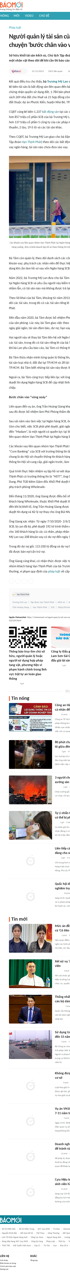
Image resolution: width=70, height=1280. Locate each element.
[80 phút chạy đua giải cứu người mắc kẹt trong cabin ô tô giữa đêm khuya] (30, 754)
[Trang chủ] (11, 6)
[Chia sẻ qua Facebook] (11, 581)
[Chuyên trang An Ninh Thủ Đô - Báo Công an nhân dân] (57, 715)
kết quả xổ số (26, 1233)
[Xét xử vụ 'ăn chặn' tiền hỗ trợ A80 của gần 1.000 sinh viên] (30, 973)
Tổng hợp (34, 1260)
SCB (52, 607)
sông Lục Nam (37, 1237)
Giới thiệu (4, 1260)
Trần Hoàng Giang (20, 607)
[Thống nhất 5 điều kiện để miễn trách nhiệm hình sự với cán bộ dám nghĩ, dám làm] (30, 1009)
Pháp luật (15, 27)
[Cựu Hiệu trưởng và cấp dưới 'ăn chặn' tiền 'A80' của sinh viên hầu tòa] (30, 1191)
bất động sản (50, 112)
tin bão (56, 1229)
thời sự (61, 1241)
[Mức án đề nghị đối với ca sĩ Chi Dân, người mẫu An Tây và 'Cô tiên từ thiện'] (30, 938)
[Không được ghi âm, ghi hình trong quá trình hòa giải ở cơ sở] (30, 1085)
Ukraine (66, 1229)
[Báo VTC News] (59, 1006)
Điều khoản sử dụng (8, 1263)
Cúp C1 (37, 1246)
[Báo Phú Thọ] (13, 684)
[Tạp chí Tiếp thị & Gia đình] (56, 823)
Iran (55, 1246)
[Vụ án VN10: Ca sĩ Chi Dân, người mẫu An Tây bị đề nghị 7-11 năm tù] (30, 1121)
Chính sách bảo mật (8, 1266)
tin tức (47, 1246)
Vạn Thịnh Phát (31, 142)
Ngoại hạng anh (54, 1237)
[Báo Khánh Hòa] (55, 666)
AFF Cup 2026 (44, 1229)
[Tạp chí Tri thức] (57, 936)
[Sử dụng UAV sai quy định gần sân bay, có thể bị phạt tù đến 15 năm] (30, 1044)
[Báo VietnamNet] (16, 71)
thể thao (40, 1233)
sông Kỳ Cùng (37, 1241)
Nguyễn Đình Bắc (9, 1233)
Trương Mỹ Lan (57, 81)
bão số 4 (64, 1246)
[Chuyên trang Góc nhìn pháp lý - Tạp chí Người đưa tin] (57, 752)
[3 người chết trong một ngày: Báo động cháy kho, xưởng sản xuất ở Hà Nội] (30, 790)
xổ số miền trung (26, 1229)
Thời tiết (6, 1246)
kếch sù (61, 602)
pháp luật (54, 571)
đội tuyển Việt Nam (22, 1246)
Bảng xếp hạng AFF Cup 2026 (15, 1241)
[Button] (24, 71)
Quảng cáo (4, 1269)
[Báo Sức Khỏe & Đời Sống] (58, 787)
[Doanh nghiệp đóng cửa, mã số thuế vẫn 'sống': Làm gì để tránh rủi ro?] (30, 1156)
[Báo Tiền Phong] (58, 971)
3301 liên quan (55, 71)
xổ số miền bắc (9, 1229)
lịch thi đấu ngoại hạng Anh (14, 1237)
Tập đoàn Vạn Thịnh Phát (42, 602)
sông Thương (53, 1233)
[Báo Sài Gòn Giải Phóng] (58, 893)
